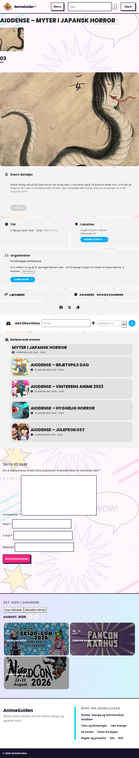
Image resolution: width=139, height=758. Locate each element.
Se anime (87, 732)
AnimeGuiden (25, 6)
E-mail (8, 535)
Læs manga (118, 725)
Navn (7, 524)
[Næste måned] (37, 616)
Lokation (87, 224)
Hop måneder (14, 610)
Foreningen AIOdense (25, 261)
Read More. (28, 271)
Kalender (87, 295)
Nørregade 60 (88, 233)
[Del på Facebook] (61, 307)
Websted (8, 547)
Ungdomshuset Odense (93, 230)
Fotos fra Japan (107, 732)
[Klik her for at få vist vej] (131, 323)
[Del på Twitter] (69, 307)
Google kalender (110, 295)
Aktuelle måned (35, 610)
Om (112, 738)
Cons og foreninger (94, 725)
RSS (120, 738)
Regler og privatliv (93, 738)
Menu (57, 6)
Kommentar (11, 514)
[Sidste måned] (30, 616)
